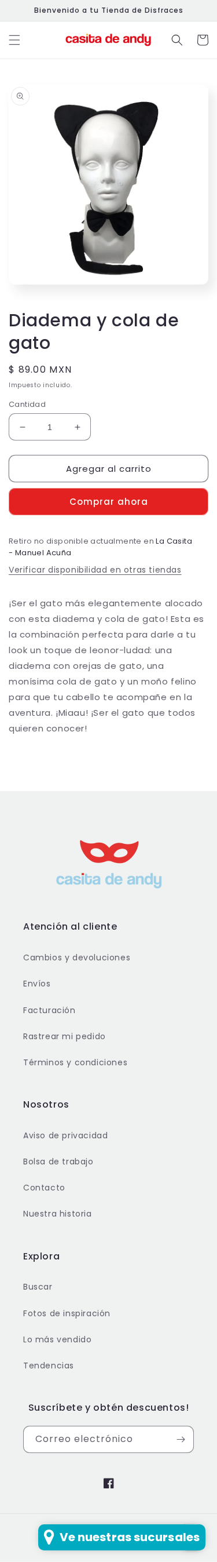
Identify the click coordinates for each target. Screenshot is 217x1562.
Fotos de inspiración (67, 1313)
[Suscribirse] (180, 1439)
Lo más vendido (57, 1339)
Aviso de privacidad (65, 1135)
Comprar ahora (108, 502)
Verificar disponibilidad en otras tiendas (95, 570)
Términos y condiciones (75, 1062)
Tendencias (48, 1365)
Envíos (37, 983)
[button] (14, 40)
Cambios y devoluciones (76, 957)
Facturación (49, 1010)
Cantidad (27, 404)
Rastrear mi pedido (64, 1036)
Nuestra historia (57, 1213)
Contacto (44, 1187)
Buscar (38, 1286)
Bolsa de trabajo (58, 1161)
